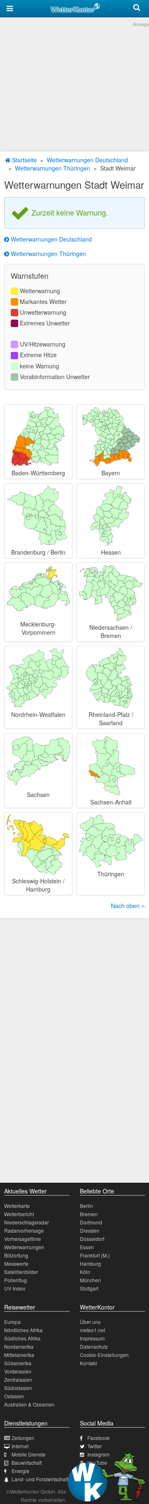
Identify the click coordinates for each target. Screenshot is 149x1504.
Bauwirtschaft (27, 1462)
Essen (87, 1246)
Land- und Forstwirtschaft (40, 1479)
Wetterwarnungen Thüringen (52, 168)
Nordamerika (19, 1346)
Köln (85, 1271)
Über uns (90, 1321)
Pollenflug (15, 1279)
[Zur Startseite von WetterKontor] (75, 6)
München (90, 1279)
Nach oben (126, 905)
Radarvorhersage (24, 1230)
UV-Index (14, 1288)
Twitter (94, 1445)
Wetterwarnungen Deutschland (87, 160)
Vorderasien (17, 1371)
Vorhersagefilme (22, 1238)
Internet (20, 1445)
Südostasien (18, 1387)
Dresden (89, 1230)
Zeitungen (23, 1437)
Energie (20, 1470)
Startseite (23, 160)
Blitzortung (16, 1255)
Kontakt (88, 1362)
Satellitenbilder (21, 1271)
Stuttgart (89, 1288)
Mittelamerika (19, 1354)
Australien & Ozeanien (29, 1404)
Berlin (86, 1205)
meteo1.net (92, 1329)
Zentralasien (18, 1379)
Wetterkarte (17, 1205)
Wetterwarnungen (24, 1246)
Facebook (98, 1437)
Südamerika (17, 1362)
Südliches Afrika (22, 1338)
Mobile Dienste (29, 1454)
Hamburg (90, 1263)
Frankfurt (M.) (95, 1255)
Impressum (92, 1338)
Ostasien (14, 1396)
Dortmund (91, 1222)
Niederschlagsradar (26, 1222)
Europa (12, 1321)
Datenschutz (94, 1346)
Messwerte (16, 1263)
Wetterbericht (19, 1213)
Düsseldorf (92, 1238)
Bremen (89, 1213)
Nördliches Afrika (23, 1329)
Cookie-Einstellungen (104, 1354)
